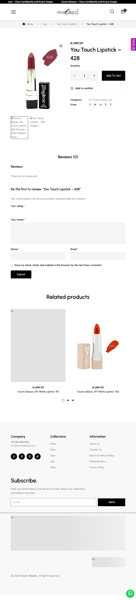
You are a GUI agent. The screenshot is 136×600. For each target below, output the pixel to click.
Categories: (76, 99)
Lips (110, 99)
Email (74, 249)
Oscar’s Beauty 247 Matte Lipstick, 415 (38, 391)
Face (52, 449)
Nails (52, 467)
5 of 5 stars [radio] (31, 211)
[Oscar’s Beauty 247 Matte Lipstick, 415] (38, 345)
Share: (73, 104)
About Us (95, 443)
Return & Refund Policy (102, 455)
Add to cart (113, 75)
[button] (61, 46)
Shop (53, 443)
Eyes (52, 455)
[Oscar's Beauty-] (68, 12)
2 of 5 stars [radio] (17, 211)
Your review (18, 219)
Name (15, 249)
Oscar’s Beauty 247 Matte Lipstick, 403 (98, 391)
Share (133, 42)
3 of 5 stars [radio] (22, 211)
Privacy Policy (97, 467)
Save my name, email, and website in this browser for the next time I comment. (58, 265)
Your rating (18, 206)
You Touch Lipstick (98, 99)
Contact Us (96, 449)
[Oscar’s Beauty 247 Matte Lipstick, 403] (97, 345)
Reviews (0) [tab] (68, 156)
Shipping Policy (98, 461)
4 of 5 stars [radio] (27, 211)
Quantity (75, 65)
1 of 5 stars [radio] (13, 211)
